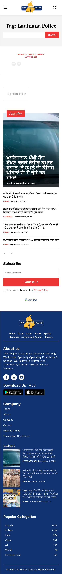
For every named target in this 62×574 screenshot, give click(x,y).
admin (10, 183)
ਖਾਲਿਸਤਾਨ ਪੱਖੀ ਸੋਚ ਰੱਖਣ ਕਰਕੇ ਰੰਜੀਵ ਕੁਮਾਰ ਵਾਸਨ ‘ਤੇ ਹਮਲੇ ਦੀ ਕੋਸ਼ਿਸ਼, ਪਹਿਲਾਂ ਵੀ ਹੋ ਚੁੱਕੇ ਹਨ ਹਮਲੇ (31, 167)
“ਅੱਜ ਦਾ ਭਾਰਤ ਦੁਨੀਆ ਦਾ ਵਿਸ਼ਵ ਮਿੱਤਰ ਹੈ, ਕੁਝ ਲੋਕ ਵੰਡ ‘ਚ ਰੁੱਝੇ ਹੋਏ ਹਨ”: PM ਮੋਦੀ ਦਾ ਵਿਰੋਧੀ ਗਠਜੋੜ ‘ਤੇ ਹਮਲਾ (30, 226)
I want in (29, 282)
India (6, 201)
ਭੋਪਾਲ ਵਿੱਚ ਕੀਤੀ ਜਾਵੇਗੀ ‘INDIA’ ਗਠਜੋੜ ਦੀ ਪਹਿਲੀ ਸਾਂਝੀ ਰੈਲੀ (31, 240)
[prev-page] (14, 64)
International (30, 461)
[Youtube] (21, 377)
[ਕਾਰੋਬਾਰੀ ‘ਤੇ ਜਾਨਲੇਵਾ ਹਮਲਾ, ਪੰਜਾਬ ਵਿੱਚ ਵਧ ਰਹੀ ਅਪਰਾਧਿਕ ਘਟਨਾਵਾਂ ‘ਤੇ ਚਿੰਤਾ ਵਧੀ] (11, 478)
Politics (7, 217)
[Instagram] (14, 377)
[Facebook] (6, 377)
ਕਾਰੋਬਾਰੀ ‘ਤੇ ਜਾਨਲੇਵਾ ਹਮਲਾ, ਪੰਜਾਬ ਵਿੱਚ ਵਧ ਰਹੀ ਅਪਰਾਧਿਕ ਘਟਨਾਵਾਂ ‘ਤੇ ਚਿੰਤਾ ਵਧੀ (40, 473)
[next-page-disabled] (19, 64)
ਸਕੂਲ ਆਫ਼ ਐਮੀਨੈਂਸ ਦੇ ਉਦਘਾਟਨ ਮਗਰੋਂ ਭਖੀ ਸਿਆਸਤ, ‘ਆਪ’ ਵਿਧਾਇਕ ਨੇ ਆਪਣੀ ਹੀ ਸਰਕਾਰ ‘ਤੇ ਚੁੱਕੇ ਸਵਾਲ (29, 210)
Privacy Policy (40, 290)
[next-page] (11, 253)
